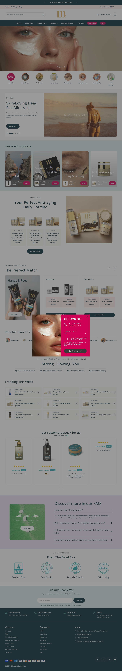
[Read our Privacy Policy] (85, 342)
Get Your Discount (75, 351)
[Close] (87, 317)
